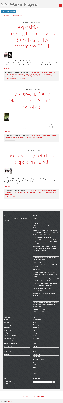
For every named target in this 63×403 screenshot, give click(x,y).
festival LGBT (34, 74)
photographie (36, 354)
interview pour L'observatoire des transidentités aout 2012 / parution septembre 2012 (45, 284)
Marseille (35, 346)
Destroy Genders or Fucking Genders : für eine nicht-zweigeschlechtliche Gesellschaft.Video (44, 254)
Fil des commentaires (17, 15)
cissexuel (28, 74)
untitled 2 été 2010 (38, 269)
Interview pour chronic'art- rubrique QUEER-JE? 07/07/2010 (45, 266)
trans (22, 76)
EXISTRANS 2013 (9, 192)
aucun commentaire (12, 78)
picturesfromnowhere (38, 359)
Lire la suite (7, 68)
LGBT (27, 192)
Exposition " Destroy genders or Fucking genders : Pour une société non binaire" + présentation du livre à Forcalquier (45, 304)
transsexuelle (49, 76)
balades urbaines (37, 319)
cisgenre (17, 74)
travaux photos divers (9, 341)
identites (15, 76)
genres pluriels (8, 76)
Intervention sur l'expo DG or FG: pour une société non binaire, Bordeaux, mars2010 (46, 280)
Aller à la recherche (58, 1)
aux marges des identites (48, 72)
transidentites (35, 76)
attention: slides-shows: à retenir (41, 309)
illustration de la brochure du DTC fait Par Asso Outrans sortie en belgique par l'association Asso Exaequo (45, 274)
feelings (35, 322)
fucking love (36, 333)
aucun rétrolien (23, 78)
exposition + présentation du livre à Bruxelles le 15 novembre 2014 (45, 299)
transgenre (18, 137)
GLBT (16, 192)
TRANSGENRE (27, 76)
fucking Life (7, 333)
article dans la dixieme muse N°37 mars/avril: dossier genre (44, 227)
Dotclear (10, 401)
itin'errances (7, 322)
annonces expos (35, 72)
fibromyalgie (36, 327)
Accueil (35, 215)
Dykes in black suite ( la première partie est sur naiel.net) (16, 219)
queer (34, 362)
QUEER (35, 364)
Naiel (34, 351)
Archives (35, 218)
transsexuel (42, 76)
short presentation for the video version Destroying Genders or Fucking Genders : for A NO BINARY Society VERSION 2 (46, 241)
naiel (19, 76)
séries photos (7, 351)
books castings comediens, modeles (13, 348)
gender (34, 335)
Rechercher (36, 378)
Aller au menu (49, 1)
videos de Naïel (37, 262)
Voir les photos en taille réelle (40, 312)
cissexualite (22, 74)
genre (34, 341)
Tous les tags (36, 373)
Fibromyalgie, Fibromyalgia (10, 343)
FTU (34, 330)
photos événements (9, 338)
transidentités (24, 137)
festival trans (41, 74)
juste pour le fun (8, 346)
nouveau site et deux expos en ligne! (42, 290)
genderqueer (48, 74)
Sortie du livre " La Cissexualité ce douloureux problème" (44, 294)
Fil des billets (5, 15)
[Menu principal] (60, 5)
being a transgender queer (10, 335)
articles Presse (7, 330)
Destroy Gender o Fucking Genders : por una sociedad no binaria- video (44, 258)
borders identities (9, 74)
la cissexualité (8, 137)
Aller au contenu (41, 1)
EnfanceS (6, 354)
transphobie (47, 192)
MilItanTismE (7, 327)
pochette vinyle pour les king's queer (42, 288)
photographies (36, 356)
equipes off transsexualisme (49, 135)
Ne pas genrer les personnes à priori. (42, 237)
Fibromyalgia (36, 325)
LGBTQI (35, 343)
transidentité (40, 192)
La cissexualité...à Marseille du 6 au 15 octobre (31, 101)
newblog (6, 319)
